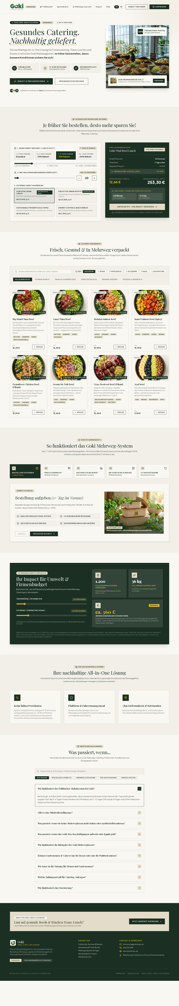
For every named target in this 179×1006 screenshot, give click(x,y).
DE (117, 7)
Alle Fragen (42, 777)
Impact (99, 7)
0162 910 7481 (128, 948)
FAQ (108, 7)
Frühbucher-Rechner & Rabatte (90, 944)
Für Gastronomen (108, 777)
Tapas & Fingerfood (65, 279)
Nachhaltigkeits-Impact (87, 954)
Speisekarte (62, 7)
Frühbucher (48, 7)
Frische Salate (89, 279)
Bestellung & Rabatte (61, 777)
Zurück (22, 534)
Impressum (120, 973)
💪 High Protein (157, 271)
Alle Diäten (89, 271)
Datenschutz (133, 973)
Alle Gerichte (22, 279)
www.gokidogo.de (130, 951)
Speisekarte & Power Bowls (89, 947)
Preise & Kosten (128, 777)
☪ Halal (144, 271)
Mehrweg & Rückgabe (85, 777)
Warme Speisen (110, 279)
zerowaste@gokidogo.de (133, 944)
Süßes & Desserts (132, 279)
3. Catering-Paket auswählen (28, 185)
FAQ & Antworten (85, 957)
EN (121, 7)
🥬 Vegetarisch (115, 271)
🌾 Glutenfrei (131, 271)
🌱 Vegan (101, 271)
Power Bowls (42, 279)
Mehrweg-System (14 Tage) (88, 951)
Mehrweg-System (83, 7)
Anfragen (158, 80)
